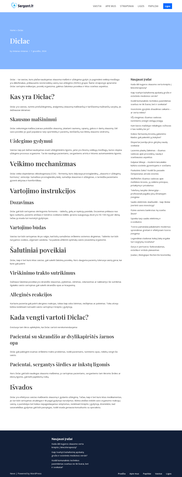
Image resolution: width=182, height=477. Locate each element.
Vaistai (97, 6)
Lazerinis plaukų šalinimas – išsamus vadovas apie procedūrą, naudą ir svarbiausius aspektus (148, 154)
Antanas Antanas (20, 51)
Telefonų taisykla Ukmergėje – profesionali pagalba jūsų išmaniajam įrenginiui (148, 193)
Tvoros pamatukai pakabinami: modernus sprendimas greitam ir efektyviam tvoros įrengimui (151, 230)
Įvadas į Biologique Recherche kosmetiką (150, 254)
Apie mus (111, 6)
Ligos (141, 6)
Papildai (153, 6)
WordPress (36, 473)
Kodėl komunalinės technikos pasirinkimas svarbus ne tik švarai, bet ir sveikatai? (70, 464)
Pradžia (122, 473)
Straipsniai (127, 6)
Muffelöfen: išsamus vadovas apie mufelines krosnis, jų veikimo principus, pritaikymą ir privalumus (149, 182)
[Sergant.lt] (25, 6)
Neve (12, 473)
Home (13, 30)
